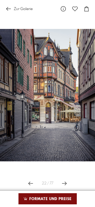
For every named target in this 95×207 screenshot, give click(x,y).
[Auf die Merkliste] (75, 8)
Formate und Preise (50, 199)
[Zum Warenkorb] (86, 8)
